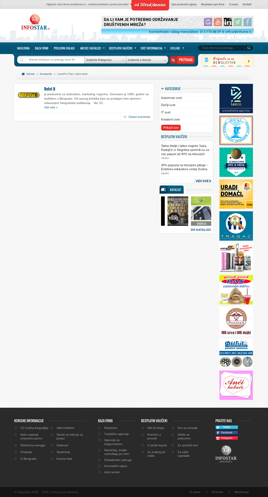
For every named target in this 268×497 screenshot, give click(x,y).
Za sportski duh (188, 445)
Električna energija (33, 445)
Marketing (241, 492)
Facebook (226, 432)
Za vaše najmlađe (184, 453)
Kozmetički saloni (115, 466)
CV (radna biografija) (34, 428)
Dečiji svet (168, 105)
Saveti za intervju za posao (70, 436)
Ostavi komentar (139, 116)
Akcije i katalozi (90, 48)
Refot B (49, 89)
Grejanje (26, 452)
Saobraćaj (63, 452)
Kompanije (46, 74)
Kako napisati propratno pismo (31, 436)
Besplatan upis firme (212, 4)
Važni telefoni (65, 428)
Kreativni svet (170, 119)
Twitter (226, 427)
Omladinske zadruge (118, 460)
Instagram (226, 438)
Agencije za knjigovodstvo (113, 441)
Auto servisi (112, 472)
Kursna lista (64, 458)
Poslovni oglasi (64, 48)
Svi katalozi (201, 229)
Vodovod (62, 445)
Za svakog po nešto (156, 453)
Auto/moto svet (171, 98)
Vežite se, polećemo (184, 436)
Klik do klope (155, 428)
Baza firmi (41, 48)
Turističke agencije (116, 434)
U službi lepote (157, 445)
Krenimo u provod (154, 436)
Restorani (110, 428)
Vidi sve (202, 181)
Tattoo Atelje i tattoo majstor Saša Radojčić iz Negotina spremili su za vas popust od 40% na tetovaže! (185, 150)
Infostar (30, 74)
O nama (233, 4)
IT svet (165, 112)
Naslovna (23, 48)
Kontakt (247, 4)
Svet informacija (151, 48)
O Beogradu (29, 458)
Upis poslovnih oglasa (184, 4)
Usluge (175, 48)
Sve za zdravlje (188, 428)
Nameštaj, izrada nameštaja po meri (116, 451)
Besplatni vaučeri (121, 48)
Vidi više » (51, 107)
